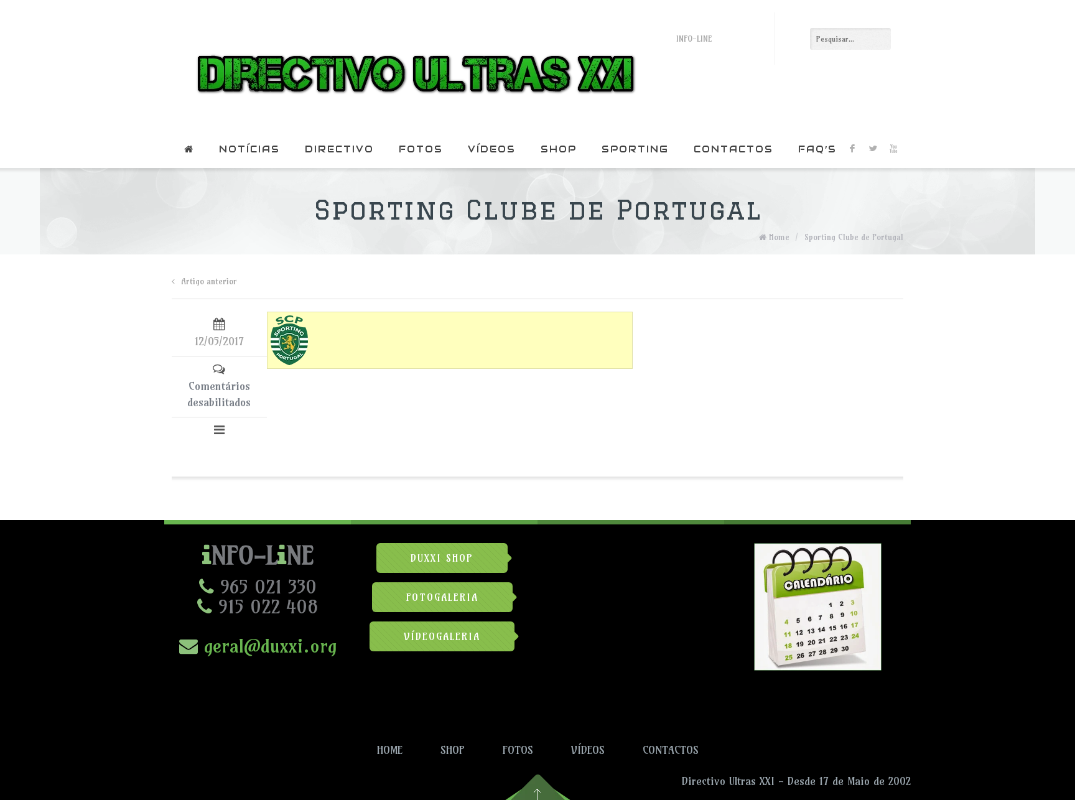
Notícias (249, 149)
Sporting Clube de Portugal (853, 237)
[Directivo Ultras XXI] (412, 65)
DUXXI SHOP (442, 558)
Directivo (339, 149)
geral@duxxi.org (267, 646)
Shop (559, 149)
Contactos (733, 149)
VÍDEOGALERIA (442, 636)
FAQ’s (817, 149)
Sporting (635, 149)
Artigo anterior (209, 281)
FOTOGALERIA (442, 597)
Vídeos (492, 149)
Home (779, 237)
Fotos (421, 149)
